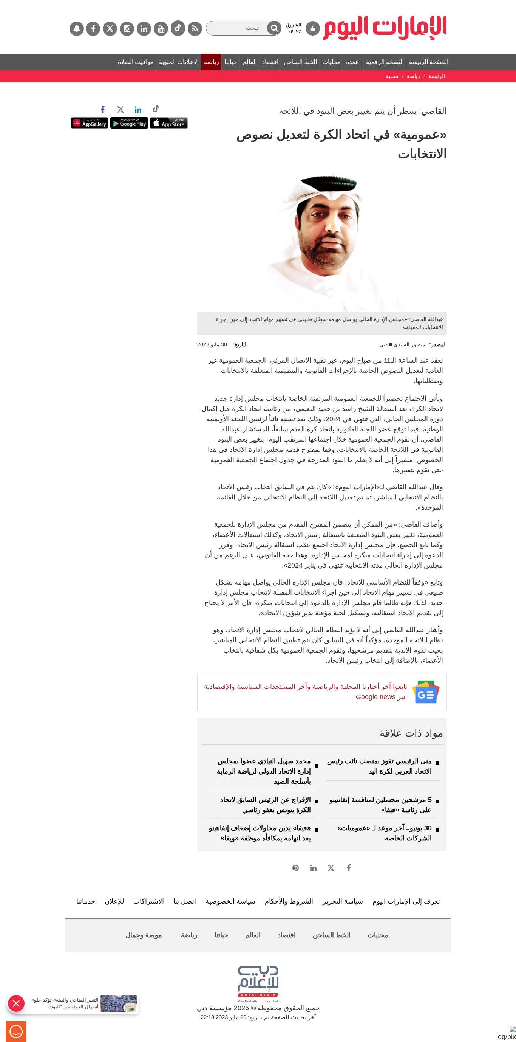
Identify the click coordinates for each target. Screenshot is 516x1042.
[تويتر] (110, 29)
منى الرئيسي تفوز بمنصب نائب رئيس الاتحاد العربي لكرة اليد (379, 766)
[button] (274, 28)
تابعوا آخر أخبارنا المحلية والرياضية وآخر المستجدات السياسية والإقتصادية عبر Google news (305, 692)
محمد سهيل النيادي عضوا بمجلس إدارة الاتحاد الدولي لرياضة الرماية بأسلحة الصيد (264, 771)
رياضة (211, 62)
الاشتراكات (148, 901)
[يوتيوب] (161, 29)
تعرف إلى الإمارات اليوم (406, 901)
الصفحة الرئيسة (428, 62)
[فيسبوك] (93, 29)
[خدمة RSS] (195, 29)
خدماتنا (85, 901)
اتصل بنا (184, 901)
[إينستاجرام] (127, 29)
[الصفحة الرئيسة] (385, 4)
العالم (250, 62)
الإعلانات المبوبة (179, 62)
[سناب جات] (77, 29)
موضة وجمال (143, 935)
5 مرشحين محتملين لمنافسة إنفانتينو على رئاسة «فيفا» (380, 805)
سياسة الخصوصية (230, 901)
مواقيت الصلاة (136, 62)
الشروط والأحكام (289, 901)
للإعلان (114, 901)
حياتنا (230, 62)
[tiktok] (178, 28)
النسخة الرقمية (385, 62)
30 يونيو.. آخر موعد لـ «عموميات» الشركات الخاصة (384, 833)
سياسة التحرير (343, 901)
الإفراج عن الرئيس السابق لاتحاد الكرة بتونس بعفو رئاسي (265, 805)
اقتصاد (270, 62)
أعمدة (353, 62)
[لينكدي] (144, 29)
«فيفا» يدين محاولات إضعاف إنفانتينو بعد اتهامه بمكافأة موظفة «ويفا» (260, 833)
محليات (331, 62)
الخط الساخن (300, 62)
